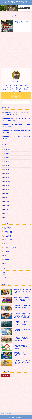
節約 (4, 263)
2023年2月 (6, 165)
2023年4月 (6, 157)
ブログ (5, 244)
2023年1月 (6, 169)
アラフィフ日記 (7, 240)
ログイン (5, 272)
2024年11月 (6, 149)
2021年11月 (6, 181)
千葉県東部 (6, 252)
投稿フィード (6, 275)
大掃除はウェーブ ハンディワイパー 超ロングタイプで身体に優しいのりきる (16, 113)
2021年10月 (6, 185)
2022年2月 (6, 173)
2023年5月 (6, 153)
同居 (4, 256)
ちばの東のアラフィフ (16, 2)
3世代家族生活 (7, 228)
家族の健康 (6, 259)
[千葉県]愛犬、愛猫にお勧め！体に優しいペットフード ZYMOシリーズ (16, 119)
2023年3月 (6, 161)
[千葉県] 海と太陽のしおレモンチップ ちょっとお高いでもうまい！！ (16, 125)
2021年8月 (6, 193)
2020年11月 (6, 201)
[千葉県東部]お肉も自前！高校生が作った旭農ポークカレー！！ (16, 131)
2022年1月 (6, 177)
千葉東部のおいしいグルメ (10, 248)
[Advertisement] (16, 50)
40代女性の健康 (7, 232)
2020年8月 (6, 213)
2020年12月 (6, 197)
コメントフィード (8, 277)
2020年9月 (6, 209)
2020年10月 (6, 205)
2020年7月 (6, 217)
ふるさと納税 (7, 236)
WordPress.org (7, 279)
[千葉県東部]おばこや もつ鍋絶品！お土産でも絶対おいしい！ (16, 137)
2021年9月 (6, 189)
